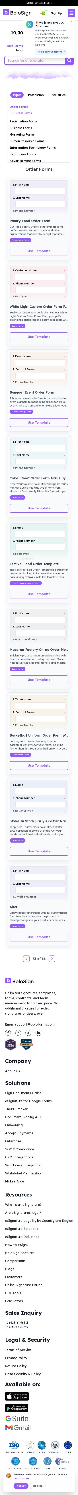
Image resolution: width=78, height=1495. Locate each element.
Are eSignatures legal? (23, 1213)
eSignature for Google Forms (28, 1101)
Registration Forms (24, 121)
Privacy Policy (16, 1358)
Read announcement (50, 51)
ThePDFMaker (16, 1109)
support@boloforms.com (35, 1024)
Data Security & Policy (23, 1374)
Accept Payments (19, 1133)
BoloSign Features (19, 1253)
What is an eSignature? (23, 1205)
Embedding (14, 1125)
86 (44, 959)
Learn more (21, 1478)
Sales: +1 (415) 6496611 (39, 2)
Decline (38, 1486)
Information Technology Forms (33, 147)
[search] (69, 60)
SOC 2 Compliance (19, 1149)
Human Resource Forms (27, 141)
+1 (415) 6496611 (16, 1322)
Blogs (9, 1269)
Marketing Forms (22, 134)
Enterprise (13, 1141)
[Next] (52, 958)
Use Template (39, 251)
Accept (21, 1486)
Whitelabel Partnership (23, 1173)
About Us (12, 1071)
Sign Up (56, 13)
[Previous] (26, 958)
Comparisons (15, 1261)
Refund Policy (15, 1366)
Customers (13, 1277)
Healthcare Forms (23, 154)
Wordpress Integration (23, 1165)
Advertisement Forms (25, 161)
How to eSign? (16, 1245)
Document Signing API (23, 1117)
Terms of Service (18, 1350)
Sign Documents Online (23, 1093)
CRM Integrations (19, 1157)
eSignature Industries (22, 1237)
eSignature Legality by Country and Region (39, 1221)
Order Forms (19, 107)
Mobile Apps (14, 1181)
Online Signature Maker (23, 1285)
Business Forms (21, 128)
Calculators (14, 1301)
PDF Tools (13, 1293)
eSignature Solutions (21, 1229)
